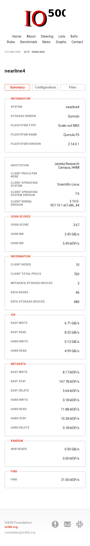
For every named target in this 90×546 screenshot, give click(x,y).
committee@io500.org (20, 532)
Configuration (45, 87)
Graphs (61, 42)
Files (72, 87)
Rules (11, 42)
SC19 (27, 52)
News (46, 42)
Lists (62, 36)
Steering (47, 36)
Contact (77, 42)
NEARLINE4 (38, 52)
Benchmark (28, 42)
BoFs (74, 36)
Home (16, 36)
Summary (17, 87)
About (31, 36)
